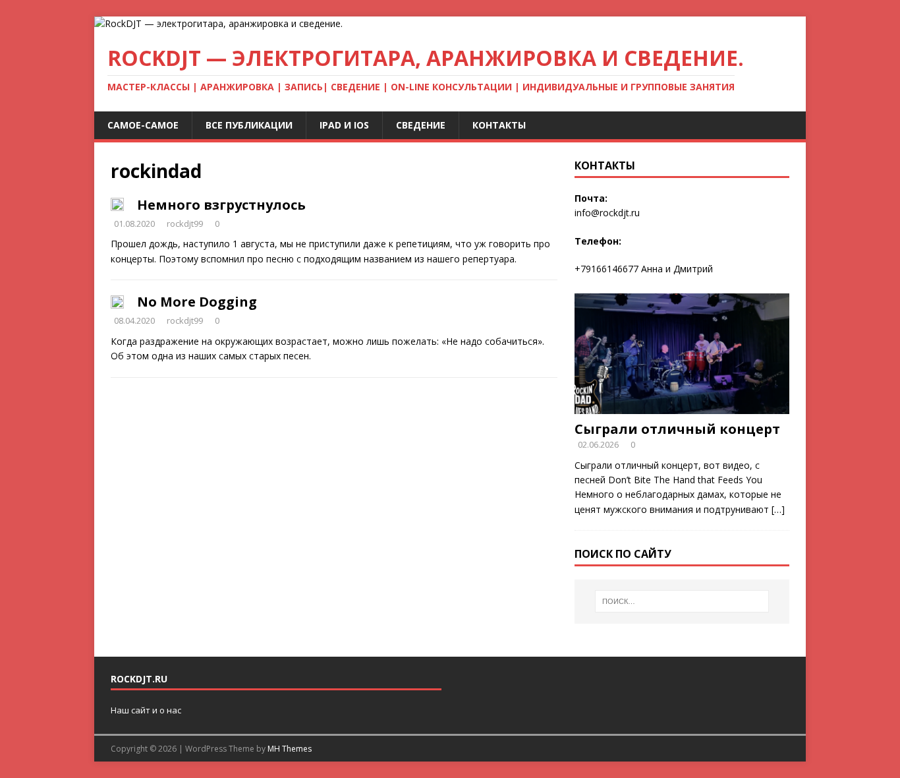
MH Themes (289, 748)
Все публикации (249, 125)
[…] (778, 509)
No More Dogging (197, 302)
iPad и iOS (344, 125)
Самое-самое (143, 125)
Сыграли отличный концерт (677, 429)
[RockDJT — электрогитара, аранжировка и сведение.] (218, 23)
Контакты (499, 125)
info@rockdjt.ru (607, 212)
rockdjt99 (185, 223)
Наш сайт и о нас (146, 710)
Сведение (420, 125)
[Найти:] (682, 601)
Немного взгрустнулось (221, 205)
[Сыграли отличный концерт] (682, 406)
